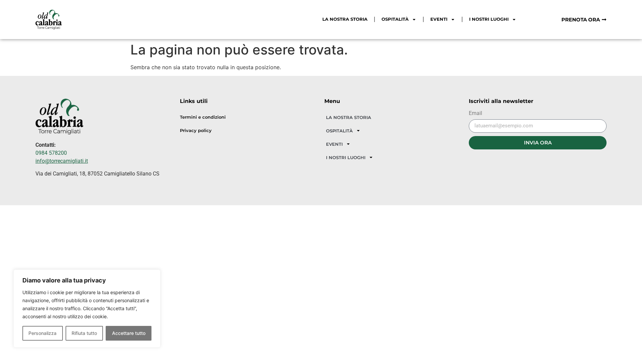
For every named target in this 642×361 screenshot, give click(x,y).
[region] (86, 308)
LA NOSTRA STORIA (344, 19)
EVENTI (438, 19)
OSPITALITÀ (395, 19)
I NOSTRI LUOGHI (489, 19)
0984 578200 (51, 153)
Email (475, 113)
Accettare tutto (128, 333)
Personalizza (42, 333)
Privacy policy (196, 130)
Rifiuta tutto (84, 333)
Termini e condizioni (203, 117)
